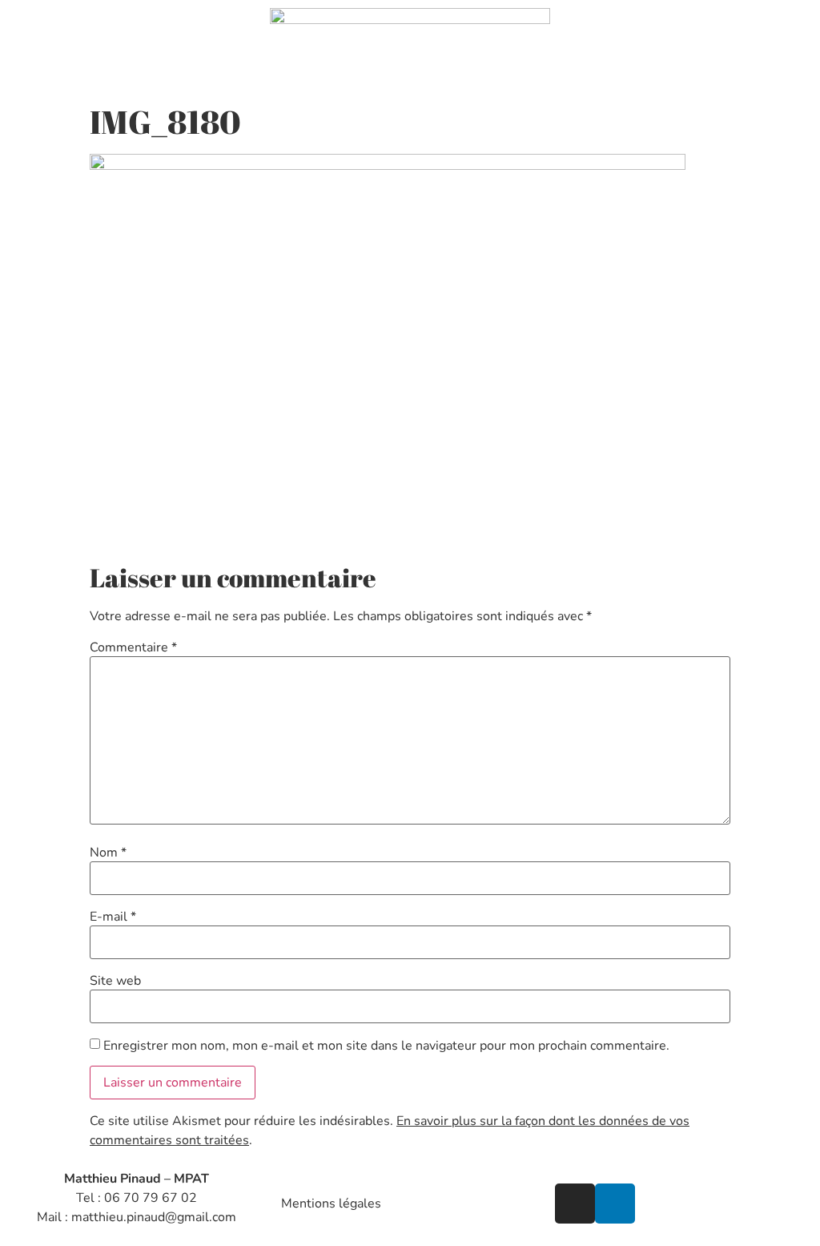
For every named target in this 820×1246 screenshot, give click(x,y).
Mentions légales (331, 1203)
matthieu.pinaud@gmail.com (153, 1217)
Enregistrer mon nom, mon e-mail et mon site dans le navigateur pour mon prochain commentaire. (386, 1045)
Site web (115, 980)
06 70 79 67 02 (150, 1198)
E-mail (113, 916)
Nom (108, 852)
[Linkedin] (615, 1203)
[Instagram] (575, 1203)
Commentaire (133, 647)
